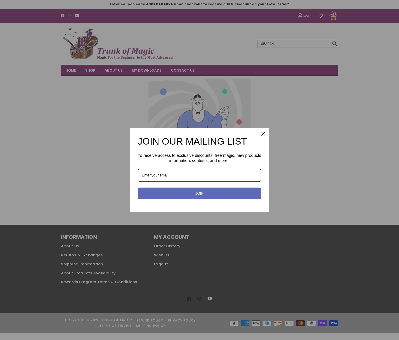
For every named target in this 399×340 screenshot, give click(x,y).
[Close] (263, 133)
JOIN (199, 193)
